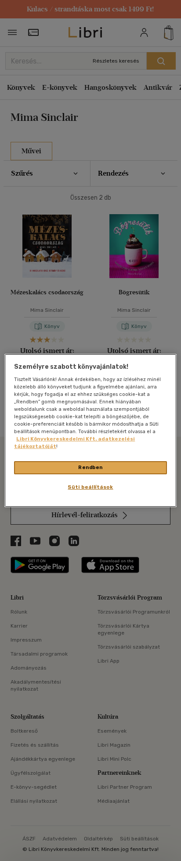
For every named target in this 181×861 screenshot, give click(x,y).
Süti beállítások (90, 487)
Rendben (90, 467)
